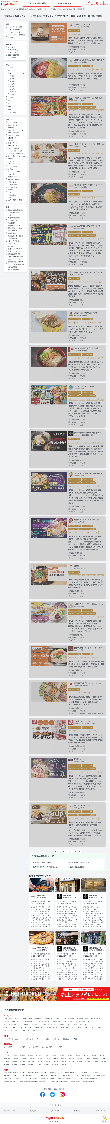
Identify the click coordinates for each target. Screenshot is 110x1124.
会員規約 (33, 1111)
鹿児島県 (55, 1064)
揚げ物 (10, 190)
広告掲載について (99, 1111)
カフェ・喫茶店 (13, 148)
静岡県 (71, 1058)
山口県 (71, 1061)
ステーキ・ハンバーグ (15, 130)
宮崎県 (46, 1064)
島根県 (48, 1061)
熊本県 (30, 1064)
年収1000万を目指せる (16, 264)
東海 (9, 100)
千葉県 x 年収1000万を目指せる (45, 867)
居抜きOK (11, 244)
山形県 (46, 1055)
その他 (10, 37)
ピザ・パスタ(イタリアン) (15, 171)
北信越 (10, 97)
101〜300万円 (13, 50)
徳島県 (79, 1061)
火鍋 (9, 192)
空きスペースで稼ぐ (15, 249)
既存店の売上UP (13, 269)
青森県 (14, 1055)
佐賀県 (14, 1064)
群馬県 (12, 81)
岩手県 (22, 1055)
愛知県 (79, 1058)
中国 (9, 106)
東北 (9, 70)
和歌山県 (31, 1061)
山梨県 (12, 94)
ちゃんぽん (12, 195)
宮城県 (30, 1055)
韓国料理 (11, 127)
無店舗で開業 (12, 238)
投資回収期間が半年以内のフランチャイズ (15, 262)
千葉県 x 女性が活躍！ (77, 867)
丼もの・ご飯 (12, 187)
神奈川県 (13, 92)
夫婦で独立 (12, 215)
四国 (9, 109)
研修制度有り (12, 233)
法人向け (11, 246)
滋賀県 (95, 1058)
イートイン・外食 (14, 29)
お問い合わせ (55, 1111)
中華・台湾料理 (13, 133)
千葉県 (12, 86)
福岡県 (6, 1064)
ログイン (96, 5)
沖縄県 (63, 1064)
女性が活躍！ (12, 231)
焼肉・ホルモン (13, 146)
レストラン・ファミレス (16, 156)
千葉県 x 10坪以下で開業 (42, 862)
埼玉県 (12, 84)
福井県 (55, 1058)
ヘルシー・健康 (13, 135)
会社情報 (77, 1111)
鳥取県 (40, 1061)
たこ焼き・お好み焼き (15, 153)
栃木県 (12, 79)
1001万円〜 (12, 58)
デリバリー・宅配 (14, 32)
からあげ (11, 169)
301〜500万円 (13, 52)
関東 (9, 74)
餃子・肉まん (12, 143)
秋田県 (38, 1055)
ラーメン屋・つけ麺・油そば (15, 151)
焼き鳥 (10, 159)
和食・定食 (12, 182)
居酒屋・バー (12, 138)
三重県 (87, 1058)
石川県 (48, 1058)
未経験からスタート (43, 9)
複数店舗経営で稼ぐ (15, 254)
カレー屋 (11, 174)
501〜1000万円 (13, 55)
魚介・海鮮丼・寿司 (15, 200)
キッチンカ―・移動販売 (16, 35)
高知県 (103, 1061)
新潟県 (24, 1058)
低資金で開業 (12, 267)
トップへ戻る (56, 1105)
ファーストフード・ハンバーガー (15, 164)
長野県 (32, 1058)
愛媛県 (95, 1061)
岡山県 (55, 1061)
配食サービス (12, 177)
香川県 (87, 1061)
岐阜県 (63, 1058)
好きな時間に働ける (15, 218)
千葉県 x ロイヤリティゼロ (78, 862)
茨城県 (12, 76)
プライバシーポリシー (10, 1111)
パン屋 (10, 140)
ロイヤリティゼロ (14, 259)
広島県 (63, 1061)
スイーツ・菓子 (13, 125)
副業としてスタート (15, 251)
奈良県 (22, 1061)
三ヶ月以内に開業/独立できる (15, 210)
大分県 (38, 1064)
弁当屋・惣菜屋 (13, 179)
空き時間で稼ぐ (13, 220)
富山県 (40, 1058)
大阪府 (6, 1061)
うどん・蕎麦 (12, 166)
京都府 (103, 1058)
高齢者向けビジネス (15, 228)
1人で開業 (11, 223)
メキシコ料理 (12, 184)
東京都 (12, 89)
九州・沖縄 (12, 112)
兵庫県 (14, 1061)
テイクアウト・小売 (15, 27)
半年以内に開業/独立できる (15, 212)
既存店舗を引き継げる (15, 236)
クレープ (11, 161)
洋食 (9, 197)
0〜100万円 (12, 47)
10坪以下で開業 (13, 241)
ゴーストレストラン (15, 122)
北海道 (10, 67)
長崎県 (22, 1064)
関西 (9, 103)
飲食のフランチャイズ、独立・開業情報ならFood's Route (18, 9)
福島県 (54, 1055)
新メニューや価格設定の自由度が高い (15, 256)
